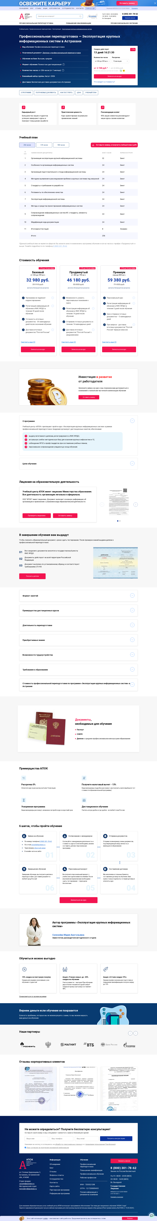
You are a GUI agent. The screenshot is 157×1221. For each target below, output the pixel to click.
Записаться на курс (115, 76)
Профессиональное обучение (124, 23)
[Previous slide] (102, 504)
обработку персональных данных (68, 1144)
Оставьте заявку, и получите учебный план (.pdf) (116, 145)
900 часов (61, 145)
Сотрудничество (68, 8)
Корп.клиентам (54, 8)
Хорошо (130, 1218)
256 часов (27, 145)
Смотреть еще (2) (28, 342)
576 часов (44, 145)
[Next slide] (136, 504)
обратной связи (39, 848)
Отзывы (38, 8)
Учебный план (90, 92)
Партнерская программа (59, 1190)
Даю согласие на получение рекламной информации (48, 1148)
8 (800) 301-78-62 (130, 14)
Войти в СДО (90, 8)
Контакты (80, 8)
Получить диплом (32, 576)
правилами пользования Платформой (100, 1144)
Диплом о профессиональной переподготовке (62, 53)
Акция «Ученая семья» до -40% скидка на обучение (75, 978)
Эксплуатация (56, 29)
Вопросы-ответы (57, 1175)
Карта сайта (54, 1186)
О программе (26, 92)
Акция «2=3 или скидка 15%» (115, 977)
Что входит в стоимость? (104, 82)
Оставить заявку (89, 397)
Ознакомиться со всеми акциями (32, 997)
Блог (31, 8)
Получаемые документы (46, 92)
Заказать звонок (130, 18)
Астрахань (93, 16)
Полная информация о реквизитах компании (89, 1193)
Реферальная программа (60, 1193)
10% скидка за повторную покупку (36, 977)
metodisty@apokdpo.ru (28, 1189)
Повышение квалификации (78, 23)
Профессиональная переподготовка (36, 23)
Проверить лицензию (36, 516)
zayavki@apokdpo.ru (38, 845)
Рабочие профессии (88, 1178)
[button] (117, 521)
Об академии (23, 8)
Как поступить (66, 92)
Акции (45, 8)
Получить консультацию (116, 1138)
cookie (45, 1218)
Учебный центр (23, 29)
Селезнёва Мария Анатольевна (68, 935)
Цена (79, 92)
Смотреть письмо (38, 1074)
